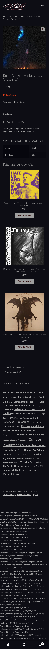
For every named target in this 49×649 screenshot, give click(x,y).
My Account (8, 645)
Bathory (17, 402)
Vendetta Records (18, 470)
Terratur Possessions (31, 462)
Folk (15, 17)
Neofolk (23, 17)
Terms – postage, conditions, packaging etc (20, 494)
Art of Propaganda (11, 397)
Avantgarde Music (29, 397)
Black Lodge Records (30, 402)
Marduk (25, 426)
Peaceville (28, 445)
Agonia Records (10, 392)
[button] (43, 29)
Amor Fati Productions (30, 392)
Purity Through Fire (26, 450)
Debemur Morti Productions (29, 409)
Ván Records (36, 470)
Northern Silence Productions (16, 440)
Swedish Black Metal (11, 462)
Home (8, 17)
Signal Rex (8, 458)
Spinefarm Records (33, 459)
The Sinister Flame (27, 466)
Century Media (32, 406)
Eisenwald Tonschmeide (22, 413)
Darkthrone (8, 409)
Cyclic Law (41, 406)
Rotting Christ (17, 455)
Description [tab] (7, 114)
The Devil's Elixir (11, 466)
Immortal (14, 417)
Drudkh (7, 413)
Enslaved (37, 414)
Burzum (22, 405)
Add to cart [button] (24, 216)
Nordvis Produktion (23, 430)
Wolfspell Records (12, 474)
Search (24, 645)
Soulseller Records (20, 459)
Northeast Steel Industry (30, 434)
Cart (38, 643)
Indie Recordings (26, 418)
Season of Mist (32, 454)
